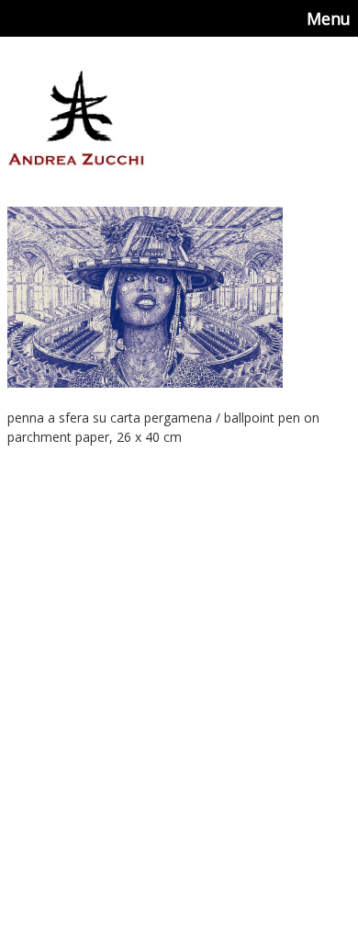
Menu (329, 18)
